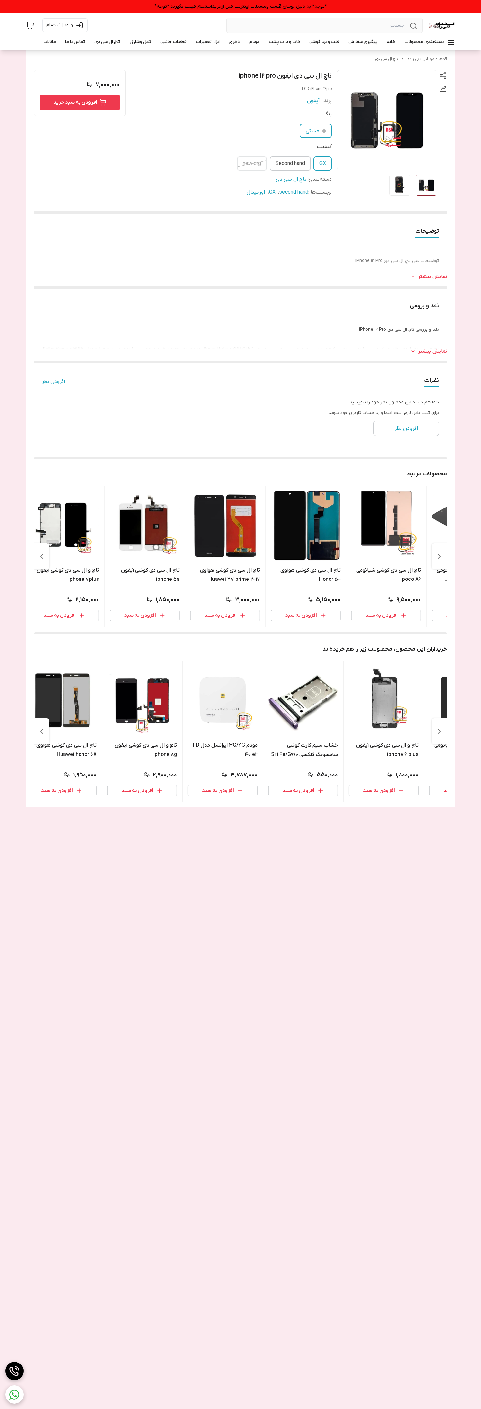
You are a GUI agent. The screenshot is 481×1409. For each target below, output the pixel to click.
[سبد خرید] (30, 25)
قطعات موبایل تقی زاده (427, 59)
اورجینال (256, 192)
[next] (41, 556)
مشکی (312, 131)
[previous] (439, 556)
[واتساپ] (14, 1394)
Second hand (290, 163)
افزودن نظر (53, 381)
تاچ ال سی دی (386, 59)
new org (252, 163)
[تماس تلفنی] (14, 1371)
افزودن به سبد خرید (75, 102)
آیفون (313, 101)
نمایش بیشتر (432, 277)
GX (322, 163)
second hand (293, 192)
